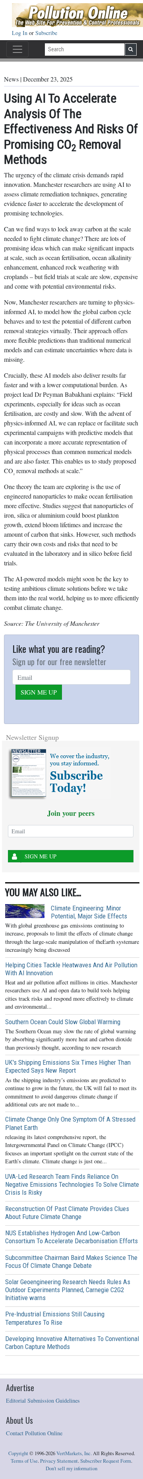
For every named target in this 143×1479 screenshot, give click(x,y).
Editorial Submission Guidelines (43, 1400)
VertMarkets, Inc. (74, 1453)
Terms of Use (24, 1461)
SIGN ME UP (39, 692)
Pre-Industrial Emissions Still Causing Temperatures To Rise (54, 1318)
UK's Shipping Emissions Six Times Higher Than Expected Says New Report (68, 1066)
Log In (20, 33)
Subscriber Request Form (105, 1461)
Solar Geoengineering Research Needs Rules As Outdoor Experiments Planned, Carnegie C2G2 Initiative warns (67, 1290)
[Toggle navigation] (17, 49)
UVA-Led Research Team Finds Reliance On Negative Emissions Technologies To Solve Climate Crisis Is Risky (72, 1184)
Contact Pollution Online (34, 1433)
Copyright (18, 1453)
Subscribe (46, 33)
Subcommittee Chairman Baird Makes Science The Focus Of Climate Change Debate (71, 1261)
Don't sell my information (71, 1468)
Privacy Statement (59, 1461)
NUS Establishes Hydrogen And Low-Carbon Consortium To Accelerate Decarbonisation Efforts (71, 1237)
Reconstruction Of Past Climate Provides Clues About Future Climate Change (67, 1213)
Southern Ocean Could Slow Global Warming (62, 1022)
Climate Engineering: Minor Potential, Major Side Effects (89, 912)
